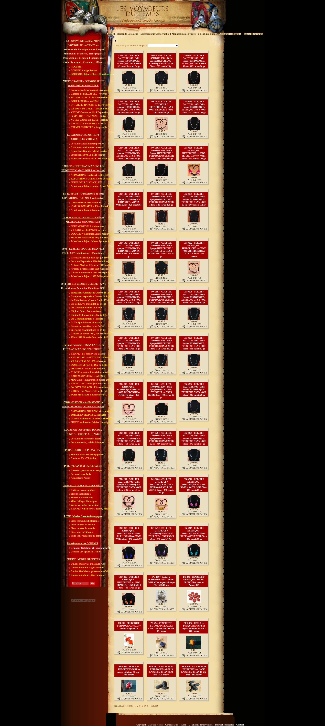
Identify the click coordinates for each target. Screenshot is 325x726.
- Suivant (153, 706)
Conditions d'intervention (200, 725)
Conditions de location (176, 725)
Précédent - (129, 706)
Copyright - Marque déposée (149, 725)
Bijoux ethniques (138, 45)
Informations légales (224, 725)
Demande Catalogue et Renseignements (90, 548)
